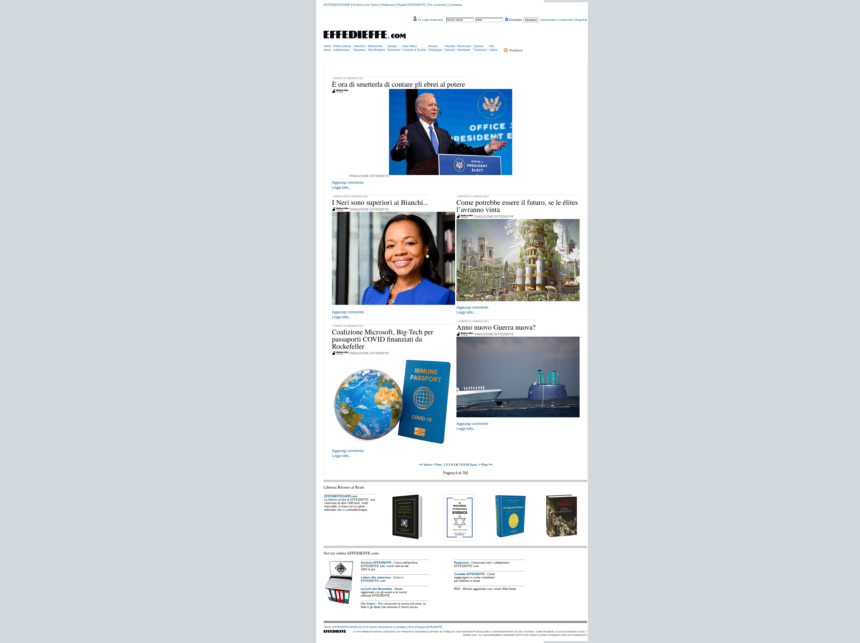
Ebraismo (360, 50)
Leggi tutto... (341, 187)
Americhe (360, 46)
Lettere (493, 50)
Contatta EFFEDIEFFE (469, 574)
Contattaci (455, 4)
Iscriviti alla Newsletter (376, 589)
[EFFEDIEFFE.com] (368, 39)
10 (467, 464)
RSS (457, 589)
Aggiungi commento (348, 182)
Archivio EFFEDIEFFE (376, 562)
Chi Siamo (372, 4)
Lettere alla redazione (376, 577)
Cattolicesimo (341, 50)
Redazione (388, 4)
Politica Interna (342, 46)
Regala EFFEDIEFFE (412, 4)
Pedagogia (435, 50)
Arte (491, 46)
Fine (485, 464)
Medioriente (375, 46)
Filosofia (450, 46)
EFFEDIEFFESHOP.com (340, 496)
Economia (394, 50)
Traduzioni (480, 50)
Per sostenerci (437, 4)
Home (327, 46)
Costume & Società (414, 50)
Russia (433, 46)
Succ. (474, 464)
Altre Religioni (376, 50)
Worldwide (463, 50)
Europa (392, 46)
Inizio (428, 464)
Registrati (581, 20)
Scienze (479, 46)
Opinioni (450, 50)
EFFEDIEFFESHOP (337, 4)
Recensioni (464, 46)
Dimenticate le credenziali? (557, 20)
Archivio (358, 4)
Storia (327, 50)
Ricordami (516, 20)
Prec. (439, 464)
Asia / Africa (410, 46)
